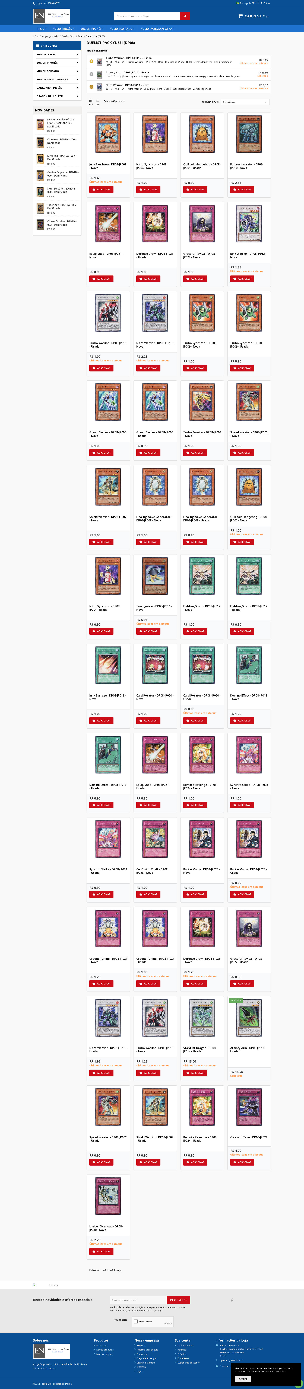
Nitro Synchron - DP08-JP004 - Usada (105, 608)
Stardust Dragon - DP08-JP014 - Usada (200, 1049)
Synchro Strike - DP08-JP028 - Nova (249, 786)
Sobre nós (142, 1354)
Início (40, 28)
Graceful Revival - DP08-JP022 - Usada (246, 960)
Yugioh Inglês (62, 28)
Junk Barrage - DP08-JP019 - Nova (107, 697)
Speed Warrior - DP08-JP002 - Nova (249, 434)
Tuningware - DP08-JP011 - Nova (154, 608)
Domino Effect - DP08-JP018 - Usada (107, 786)
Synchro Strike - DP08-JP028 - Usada (108, 871)
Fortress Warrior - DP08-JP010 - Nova (246, 166)
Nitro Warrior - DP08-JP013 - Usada (108, 1049)
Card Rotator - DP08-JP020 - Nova (155, 697)
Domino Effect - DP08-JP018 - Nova (248, 697)
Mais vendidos (104, 1354)
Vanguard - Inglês (49, 87)
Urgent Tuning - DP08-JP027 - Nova (108, 960)
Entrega (141, 1345)
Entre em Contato (146, 1362)
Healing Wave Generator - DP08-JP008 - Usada (201, 518)
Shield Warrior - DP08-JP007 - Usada (154, 1139)
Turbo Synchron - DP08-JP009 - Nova (199, 344)
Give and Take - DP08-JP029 (248, 1137)
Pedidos (181, 1349)
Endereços (183, 1358)
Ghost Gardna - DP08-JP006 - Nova (107, 434)
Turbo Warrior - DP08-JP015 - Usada (129, 58)
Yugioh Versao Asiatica (156, 28)
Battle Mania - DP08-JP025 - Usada (248, 871)
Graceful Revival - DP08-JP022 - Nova (199, 255)
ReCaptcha (120, 1319)
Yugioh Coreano (121, 28)
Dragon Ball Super (50, 96)
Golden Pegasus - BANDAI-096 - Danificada (63, 173)
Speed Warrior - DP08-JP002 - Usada (108, 1139)
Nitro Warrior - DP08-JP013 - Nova (127, 85)
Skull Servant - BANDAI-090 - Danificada (61, 190)
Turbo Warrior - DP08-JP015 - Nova (154, 1049)
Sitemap (141, 1366)
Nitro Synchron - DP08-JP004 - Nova (151, 166)
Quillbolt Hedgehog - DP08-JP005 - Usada (202, 166)
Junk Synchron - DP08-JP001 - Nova (107, 166)
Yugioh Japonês (91, 28)
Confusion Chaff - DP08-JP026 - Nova (152, 871)
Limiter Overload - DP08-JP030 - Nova (106, 1228)
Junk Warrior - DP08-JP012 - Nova (248, 255)
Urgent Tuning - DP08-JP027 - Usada (155, 960)
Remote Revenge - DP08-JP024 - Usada (200, 1139)
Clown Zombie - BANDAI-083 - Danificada (62, 223)
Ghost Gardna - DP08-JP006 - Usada (154, 434)
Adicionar (101, 189)
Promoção (101, 1345)
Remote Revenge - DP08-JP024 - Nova (200, 786)
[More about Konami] (52, 1285)
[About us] (51, 1350)
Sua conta (183, 1340)
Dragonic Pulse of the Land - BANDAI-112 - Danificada (60, 123)
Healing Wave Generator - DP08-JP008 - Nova (154, 518)
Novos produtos (105, 1349)
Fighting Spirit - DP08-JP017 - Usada (248, 608)
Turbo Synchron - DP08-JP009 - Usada (246, 344)
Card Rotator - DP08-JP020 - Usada (202, 697)
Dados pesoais (185, 1345)
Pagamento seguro (147, 1358)
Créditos (181, 1354)
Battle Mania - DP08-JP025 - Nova (201, 871)
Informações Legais (147, 1349)
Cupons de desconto (188, 1362)
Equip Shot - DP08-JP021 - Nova (106, 255)
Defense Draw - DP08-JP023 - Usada (154, 255)
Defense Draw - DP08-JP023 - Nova (201, 960)
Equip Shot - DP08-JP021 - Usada (153, 786)
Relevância (245, 102)
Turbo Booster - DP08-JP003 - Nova (202, 434)
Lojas (140, 1371)
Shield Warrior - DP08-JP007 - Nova (107, 518)
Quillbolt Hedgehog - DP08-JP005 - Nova (249, 518)
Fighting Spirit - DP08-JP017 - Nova (201, 608)
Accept (243, 1379)
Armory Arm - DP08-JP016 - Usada (127, 72)
